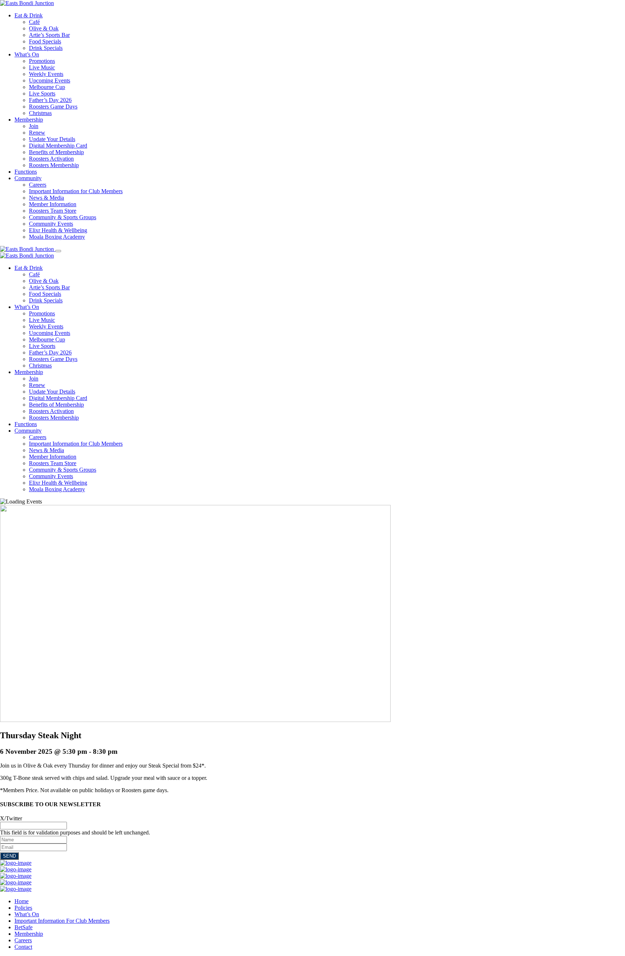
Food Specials (45, 41)
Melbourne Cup (47, 87)
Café (34, 22)
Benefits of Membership (56, 152)
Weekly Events (46, 74)
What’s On (26, 54)
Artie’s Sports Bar (49, 35)
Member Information (52, 204)
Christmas (40, 113)
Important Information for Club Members (76, 191)
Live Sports (42, 93)
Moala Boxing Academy (57, 237)
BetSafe (23, 927)
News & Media (46, 198)
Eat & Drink (28, 15)
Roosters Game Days (53, 106)
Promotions (42, 61)
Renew (37, 132)
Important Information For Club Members (62, 921)
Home (21, 901)
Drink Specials (46, 48)
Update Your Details (52, 139)
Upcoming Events (49, 80)
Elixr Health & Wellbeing (58, 230)
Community (28, 178)
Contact (23, 947)
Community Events (51, 224)
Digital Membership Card (58, 146)
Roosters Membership (54, 165)
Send (9, 856)
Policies (23, 908)
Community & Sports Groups (62, 217)
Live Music (42, 67)
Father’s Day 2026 (50, 100)
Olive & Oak (44, 28)
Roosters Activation (51, 159)
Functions (25, 172)
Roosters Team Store (52, 211)
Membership (28, 119)
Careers (37, 185)
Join (33, 126)
